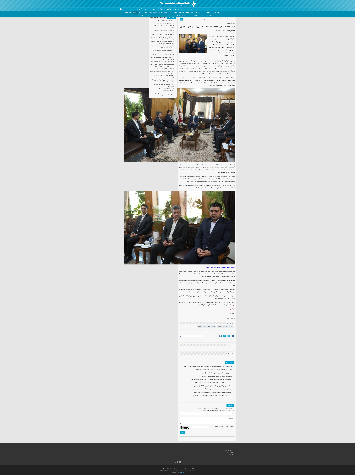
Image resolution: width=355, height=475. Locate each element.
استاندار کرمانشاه (202, 326)
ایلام (150, 12)
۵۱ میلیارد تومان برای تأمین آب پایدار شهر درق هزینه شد (163, 51)
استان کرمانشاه (211, 326)
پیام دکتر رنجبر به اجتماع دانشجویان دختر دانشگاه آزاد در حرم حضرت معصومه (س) (210, 389)
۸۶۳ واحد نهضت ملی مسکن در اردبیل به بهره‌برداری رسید (164, 85)
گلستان (166, 12)
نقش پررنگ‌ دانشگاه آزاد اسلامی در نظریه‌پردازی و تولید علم (217, 376)
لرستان (178, 16)
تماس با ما (230, 453)
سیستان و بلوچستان (146, 16)
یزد (134, 16)
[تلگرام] (177, 462)
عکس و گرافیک (161, 9)
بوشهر (192, 12)
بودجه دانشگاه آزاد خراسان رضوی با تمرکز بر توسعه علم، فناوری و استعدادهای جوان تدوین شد (207, 366)
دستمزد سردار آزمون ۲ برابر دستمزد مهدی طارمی (162, 55)
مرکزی (173, 16)
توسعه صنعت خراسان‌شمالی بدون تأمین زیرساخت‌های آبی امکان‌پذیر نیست (164, 94)
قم (158, 16)
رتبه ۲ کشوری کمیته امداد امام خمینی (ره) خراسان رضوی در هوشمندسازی (162, 58)
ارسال (182, 432)
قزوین (162, 16)
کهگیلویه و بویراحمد (192, 16)
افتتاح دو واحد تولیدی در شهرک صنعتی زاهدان (163, 34)
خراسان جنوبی (208, 16)
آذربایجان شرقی (216, 12)
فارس (175, 12)
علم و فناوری (170, 9)
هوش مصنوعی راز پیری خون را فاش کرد (164, 23)
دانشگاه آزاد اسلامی (222, 326)
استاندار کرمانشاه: (230, 23)
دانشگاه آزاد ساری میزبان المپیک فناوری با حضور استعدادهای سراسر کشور (213, 392)
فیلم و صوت (152, 9)
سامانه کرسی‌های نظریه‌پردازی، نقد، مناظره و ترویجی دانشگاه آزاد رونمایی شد (212, 386)
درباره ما (231, 455)
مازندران (168, 16)
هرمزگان (155, 12)
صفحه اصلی (219, 9)
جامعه (200, 9)
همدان (161, 12)
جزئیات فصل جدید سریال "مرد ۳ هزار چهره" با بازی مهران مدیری (162, 72)
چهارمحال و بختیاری (184, 12)
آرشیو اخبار (139, 9)
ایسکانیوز (222, 61)
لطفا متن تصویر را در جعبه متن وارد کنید (224, 427)
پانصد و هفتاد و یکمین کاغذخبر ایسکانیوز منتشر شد (162, 76)
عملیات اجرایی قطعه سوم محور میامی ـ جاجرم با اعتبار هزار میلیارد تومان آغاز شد (162, 42)
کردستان (184, 16)
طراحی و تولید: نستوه (176, 472)
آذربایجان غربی (207, 12)
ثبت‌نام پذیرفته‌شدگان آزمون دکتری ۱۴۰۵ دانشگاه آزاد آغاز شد (216, 373)
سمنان (154, 16)
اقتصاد (195, 9)
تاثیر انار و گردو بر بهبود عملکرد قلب (165, 21)
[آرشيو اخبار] (180, 462)
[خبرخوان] (175, 462)
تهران (138, 16)
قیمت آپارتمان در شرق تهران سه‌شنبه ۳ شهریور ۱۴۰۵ (163, 26)
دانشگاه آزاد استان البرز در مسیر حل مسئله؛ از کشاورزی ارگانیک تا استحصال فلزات (211, 379)
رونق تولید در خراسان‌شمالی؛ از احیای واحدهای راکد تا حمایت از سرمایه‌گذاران (163, 47)
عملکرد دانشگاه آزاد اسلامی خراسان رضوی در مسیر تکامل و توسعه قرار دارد (213, 370)
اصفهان (145, 12)
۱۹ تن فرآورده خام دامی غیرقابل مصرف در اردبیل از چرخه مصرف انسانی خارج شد (162, 38)
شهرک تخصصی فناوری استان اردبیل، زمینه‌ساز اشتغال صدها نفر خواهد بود (163, 81)
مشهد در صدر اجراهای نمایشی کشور (165, 69)
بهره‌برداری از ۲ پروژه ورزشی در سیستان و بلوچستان (164, 31)
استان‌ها (146, 9)
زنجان (130, 16)
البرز (196, 12)
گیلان (171, 12)
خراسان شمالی (128, 12)
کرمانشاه (135, 12)
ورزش (191, 9)
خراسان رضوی (217, 16)
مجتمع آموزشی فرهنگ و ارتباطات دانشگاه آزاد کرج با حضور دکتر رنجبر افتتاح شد (211, 396)
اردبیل (200, 12)
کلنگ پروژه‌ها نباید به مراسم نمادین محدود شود (162, 62)
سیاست (206, 9)
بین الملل (177, 9)
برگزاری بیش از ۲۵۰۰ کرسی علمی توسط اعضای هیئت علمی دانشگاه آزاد (213, 383)
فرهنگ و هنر (184, 9)
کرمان (140, 12)
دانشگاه (212, 9)
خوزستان (201, 16)
